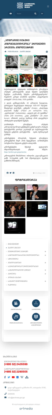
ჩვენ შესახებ (13, 51)
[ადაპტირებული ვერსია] (10, 13)
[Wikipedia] (21, 377)
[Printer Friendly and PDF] (47, 52)
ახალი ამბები (25, 51)
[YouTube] (13, 377)
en (42, 13)
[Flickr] (17, 377)
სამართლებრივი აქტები (19, 270)
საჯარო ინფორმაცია (17, 281)
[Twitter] (10, 173)
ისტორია (12, 285)
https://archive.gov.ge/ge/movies (15, 152)
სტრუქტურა (13, 259)
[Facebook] (7, 173)
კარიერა (12, 274)
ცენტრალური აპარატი (18, 251)
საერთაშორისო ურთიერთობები (23, 266)
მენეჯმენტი (13, 244)
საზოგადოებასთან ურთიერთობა (23, 255)
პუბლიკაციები (14, 262)
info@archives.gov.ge (16, 398)
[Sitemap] (26, 377)
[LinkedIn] (13, 173)
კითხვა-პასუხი (14, 277)
